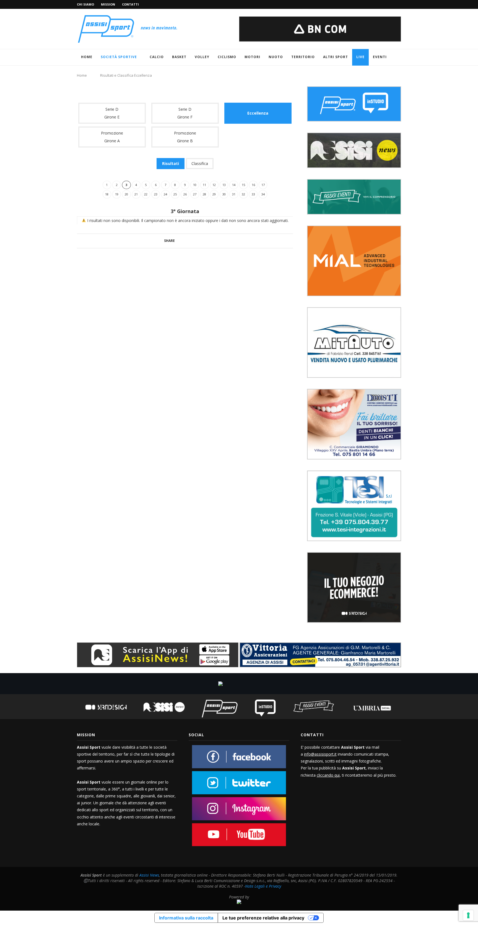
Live (360, 57)
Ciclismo (227, 57)
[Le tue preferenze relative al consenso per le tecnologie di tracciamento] (468, 915)
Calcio (157, 57)
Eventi (380, 57)
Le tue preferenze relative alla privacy (263, 918)
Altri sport (335, 57)
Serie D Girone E (111, 113)
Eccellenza (257, 113)
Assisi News (149, 875)
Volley (202, 57)
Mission (108, 4)
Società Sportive (119, 57)
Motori (252, 57)
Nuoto (276, 57)
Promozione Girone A (112, 136)
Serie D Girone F (185, 113)
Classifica (199, 163)
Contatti (130, 4)
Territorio (303, 57)
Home (86, 57)
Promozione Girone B (185, 136)
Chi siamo (85, 4)
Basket (179, 57)
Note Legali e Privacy (263, 886)
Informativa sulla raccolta (186, 918)
